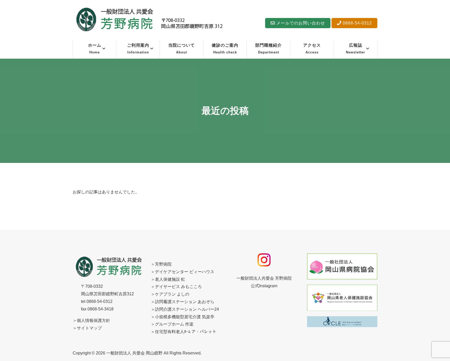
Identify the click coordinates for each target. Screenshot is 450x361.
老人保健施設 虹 (170, 279)
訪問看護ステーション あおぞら (184, 301)
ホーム (94, 48)
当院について (181, 48)
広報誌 (355, 48)
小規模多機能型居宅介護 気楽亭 (184, 317)
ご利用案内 (138, 48)
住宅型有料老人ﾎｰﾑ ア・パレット (185, 331)
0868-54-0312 (356, 23)
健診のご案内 (225, 48)
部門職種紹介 (268, 48)
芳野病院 (163, 264)
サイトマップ (89, 328)
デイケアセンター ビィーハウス (184, 272)
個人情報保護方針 (93, 320)
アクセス (312, 48)
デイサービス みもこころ (178, 286)
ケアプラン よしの (172, 294)
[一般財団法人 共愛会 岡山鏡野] (149, 32)
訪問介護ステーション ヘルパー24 (187, 309)
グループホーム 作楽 (174, 324)
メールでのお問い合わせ (300, 23)
